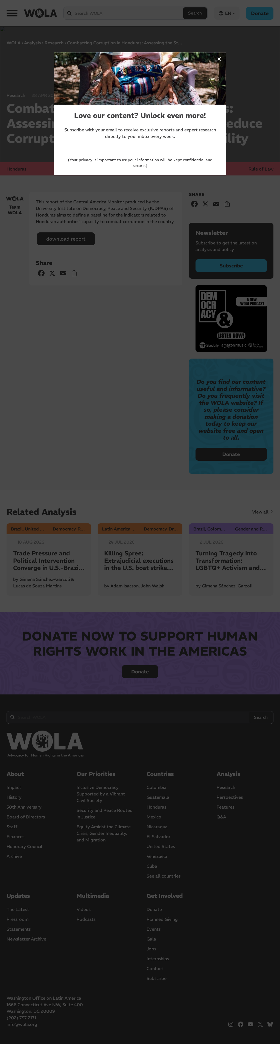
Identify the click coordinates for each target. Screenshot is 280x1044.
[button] (219, 59)
